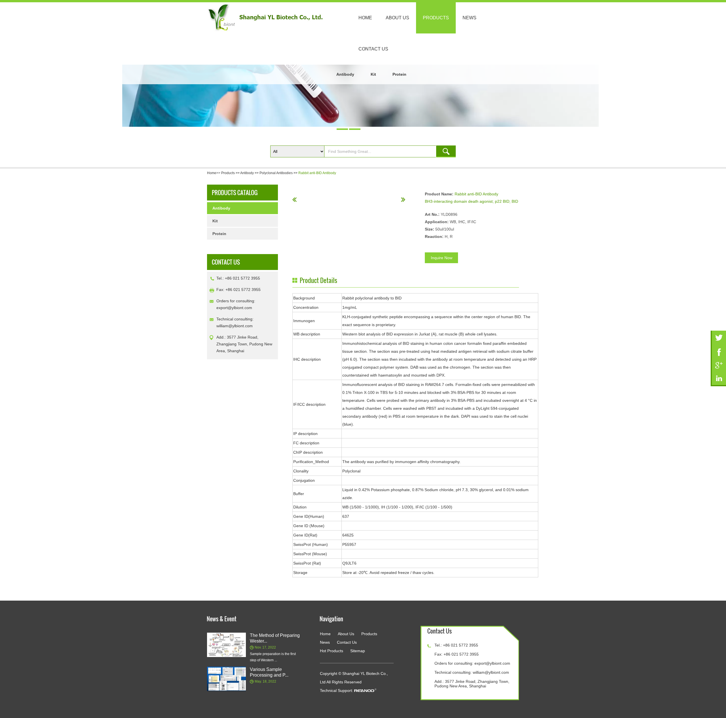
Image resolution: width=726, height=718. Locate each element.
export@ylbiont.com (234, 307)
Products (436, 17)
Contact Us (373, 49)
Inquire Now (441, 257)
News (469, 17)
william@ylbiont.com (234, 326)
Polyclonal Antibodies (276, 173)
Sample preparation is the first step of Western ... (273, 657)
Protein (399, 74)
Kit (373, 74)
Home (365, 17)
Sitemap (357, 651)
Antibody (345, 74)
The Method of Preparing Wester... (275, 638)
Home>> (214, 173)
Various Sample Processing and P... (269, 672)
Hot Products (331, 651)
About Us (397, 17)
